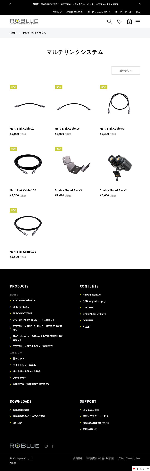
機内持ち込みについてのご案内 (29, 416)
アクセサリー (20, 377)
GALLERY (88, 307)
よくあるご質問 (91, 409)
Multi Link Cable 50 (112, 128)
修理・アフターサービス (96, 416)
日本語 (13, 463)
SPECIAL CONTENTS (94, 313)
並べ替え (124, 70)
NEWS (86, 326)
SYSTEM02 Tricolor (24, 300)
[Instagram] (46, 445)
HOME (13, 33)
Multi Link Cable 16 (67, 128)
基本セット (18, 358)
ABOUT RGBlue (92, 294)
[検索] (109, 21)
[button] (141, 468)
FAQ (138, 11)
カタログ (57, 11)
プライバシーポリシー (129, 458)
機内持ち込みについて (99, 11)
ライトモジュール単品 (24, 364)
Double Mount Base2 (113, 190)
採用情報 (77, 458)
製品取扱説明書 (74, 11)
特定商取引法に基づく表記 (100, 458)
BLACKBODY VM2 (22, 313)
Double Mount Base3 (68, 190)
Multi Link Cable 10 (22, 128)
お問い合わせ (90, 429)
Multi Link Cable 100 (23, 252)
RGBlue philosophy (94, 301)
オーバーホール (123, 11)
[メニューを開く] (138, 21)
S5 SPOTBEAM (21, 306)
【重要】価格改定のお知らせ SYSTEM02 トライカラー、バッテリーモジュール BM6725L (75, 4)
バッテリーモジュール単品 (27, 371)
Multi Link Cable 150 (23, 190)
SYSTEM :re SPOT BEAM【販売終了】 (33, 346)
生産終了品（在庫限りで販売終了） (31, 384)
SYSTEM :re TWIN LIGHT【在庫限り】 (34, 319)
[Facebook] (52, 445)
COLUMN (88, 320)
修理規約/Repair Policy (96, 422)
